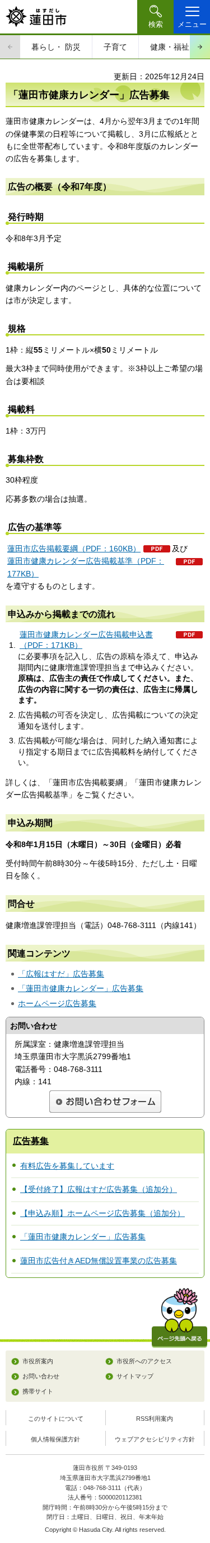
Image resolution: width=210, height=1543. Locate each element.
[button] (155, 16)
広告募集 (31, 1141)
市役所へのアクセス (144, 1361)
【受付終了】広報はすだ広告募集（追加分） (98, 1189)
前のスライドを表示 (10, 47)
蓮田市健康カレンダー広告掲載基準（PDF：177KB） (85, 567)
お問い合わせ (40, 1376)
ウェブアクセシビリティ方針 (155, 1439)
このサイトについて (55, 1418)
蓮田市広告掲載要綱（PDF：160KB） (74, 548)
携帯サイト (37, 1391)
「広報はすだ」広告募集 (61, 973)
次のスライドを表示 (200, 47)
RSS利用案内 (154, 1418)
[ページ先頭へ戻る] (179, 1318)
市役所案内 (37, 1361)
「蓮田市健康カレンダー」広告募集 (80, 988)
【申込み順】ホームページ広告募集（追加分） (102, 1213)
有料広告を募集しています (67, 1165)
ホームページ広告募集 (57, 1003)
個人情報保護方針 (55, 1439)
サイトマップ (134, 1376)
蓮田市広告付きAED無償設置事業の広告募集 (98, 1260)
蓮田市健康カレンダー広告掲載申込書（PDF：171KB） (86, 640)
